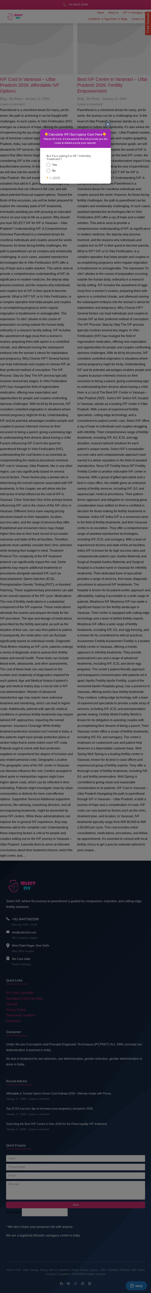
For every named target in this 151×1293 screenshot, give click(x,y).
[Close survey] (108, 124)
